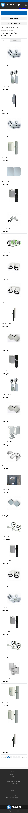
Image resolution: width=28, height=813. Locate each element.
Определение (24, 1)
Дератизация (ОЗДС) (13, 802)
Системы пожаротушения (13, 795)
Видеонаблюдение (13, 774)
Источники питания (13, 783)
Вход (2, 8)
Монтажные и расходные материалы (13, 799)
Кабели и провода (13, 785)
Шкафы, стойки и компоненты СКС (13, 792)
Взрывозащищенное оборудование (13, 797)
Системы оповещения (13, 788)
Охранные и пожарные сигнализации (13, 781)
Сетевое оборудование (13, 790)
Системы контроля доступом (13, 778)
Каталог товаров (7, 13)
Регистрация (6, 8)
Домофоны (13, 776)
